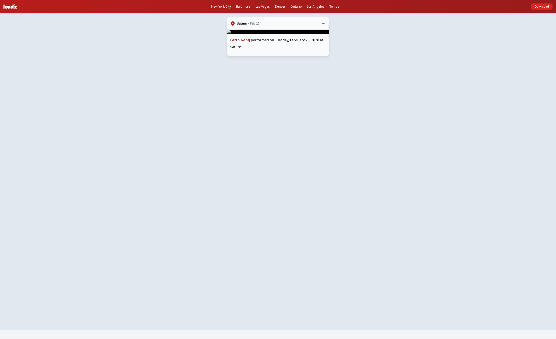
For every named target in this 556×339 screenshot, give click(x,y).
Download (541, 6)
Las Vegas (262, 6)
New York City (221, 6)
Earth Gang (240, 40)
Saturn (242, 23)
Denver (280, 6)
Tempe (334, 6)
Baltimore (243, 6)
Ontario (296, 6)
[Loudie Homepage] (11, 6)
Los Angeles (315, 6)
